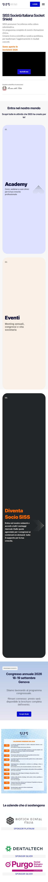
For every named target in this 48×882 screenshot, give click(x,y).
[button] (43, 4)
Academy (16, 184)
